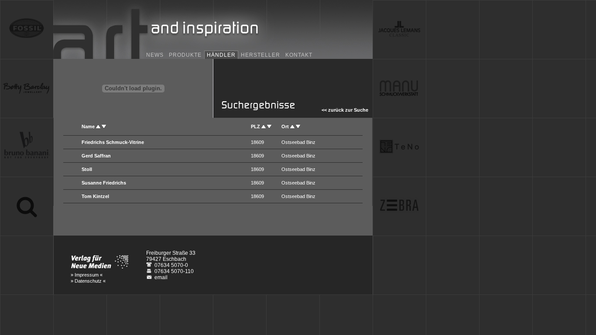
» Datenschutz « (88, 281)
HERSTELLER (260, 55)
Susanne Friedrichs (104, 182)
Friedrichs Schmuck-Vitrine (113, 142)
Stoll (87, 169)
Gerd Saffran (96, 155)
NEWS (155, 55)
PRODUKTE (185, 55)
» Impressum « (87, 274)
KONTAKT (298, 55)
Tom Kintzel (95, 196)
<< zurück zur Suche (343, 110)
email (161, 277)
